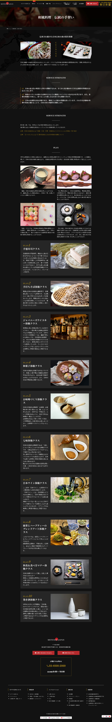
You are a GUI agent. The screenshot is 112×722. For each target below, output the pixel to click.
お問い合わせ (52, 694)
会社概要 (71, 694)
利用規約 (71, 698)
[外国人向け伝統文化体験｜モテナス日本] (7, 3)
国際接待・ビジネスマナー (35, 698)
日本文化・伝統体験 (34, 694)
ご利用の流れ (52, 696)
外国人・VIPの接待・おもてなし (37, 696)
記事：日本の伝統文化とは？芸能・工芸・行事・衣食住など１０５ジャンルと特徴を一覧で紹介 (48, 131)
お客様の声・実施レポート (16, 698)
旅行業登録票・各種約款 (74, 705)
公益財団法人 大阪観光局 (93, 698)
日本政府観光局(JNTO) (93, 694)
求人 (50, 698)
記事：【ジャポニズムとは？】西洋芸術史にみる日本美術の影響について (42, 134)
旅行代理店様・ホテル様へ (55, 701)
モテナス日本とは (14, 694)
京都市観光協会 (91, 701)
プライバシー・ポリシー (74, 696)
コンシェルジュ (13, 696)
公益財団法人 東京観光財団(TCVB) (96, 696)
